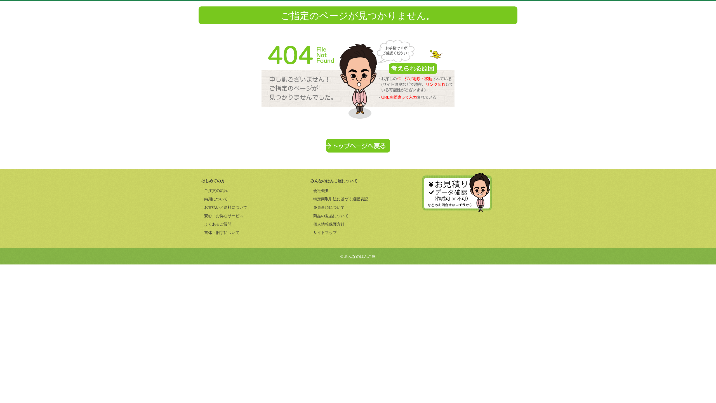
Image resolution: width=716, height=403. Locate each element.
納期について (216, 199)
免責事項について (329, 207)
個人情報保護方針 (329, 224)
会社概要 (321, 190)
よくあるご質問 (218, 224)
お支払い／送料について (225, 207)
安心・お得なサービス (223, 215)
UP (457, 192)
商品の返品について (330, 215)
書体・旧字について (221, 232)
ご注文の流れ (216, 190)
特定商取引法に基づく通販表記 (340, 199)
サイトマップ (325, 232)
